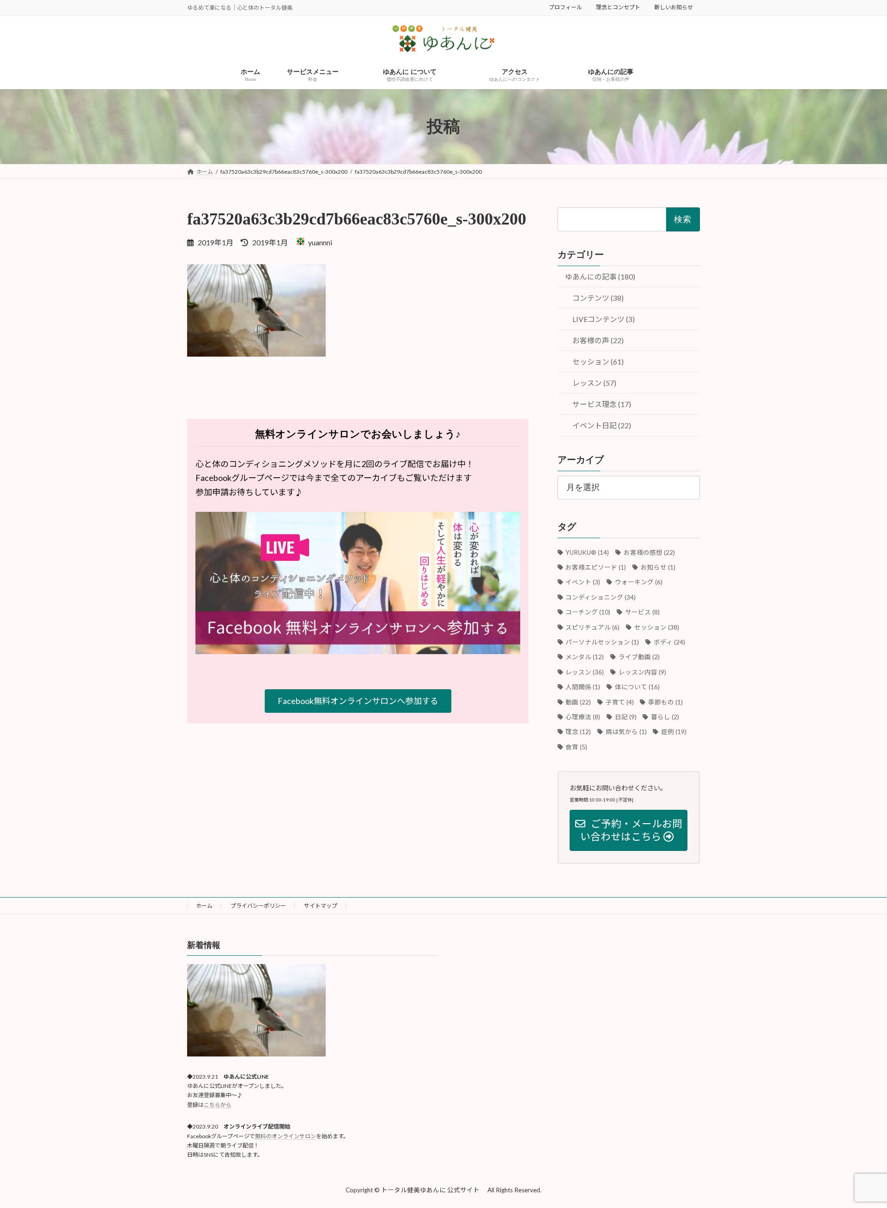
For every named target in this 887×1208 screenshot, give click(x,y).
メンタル (585, 657)
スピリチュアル (593, 627)
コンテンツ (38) (598, 297)
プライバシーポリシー (258, 905)
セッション (656, 627)
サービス (642, 612)
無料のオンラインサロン (285, 1136)
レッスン (585, 672)
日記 (625, 717)
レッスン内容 (642, 672)
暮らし (665, 717)
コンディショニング (601, 597)
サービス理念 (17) (601, 404)
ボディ (669, 642)
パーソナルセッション (602, 642)
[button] (358, 701)
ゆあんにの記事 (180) (600, 276)
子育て (619, 702)
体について (637, 687)
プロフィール (565, 7)
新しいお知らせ (673, 7)
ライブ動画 (639, 657)
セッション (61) (598, 362)
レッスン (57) (594, 383)
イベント (583, 582)
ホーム (204, 905)
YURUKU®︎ (587, 552)
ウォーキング (638, 582)
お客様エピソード (596, 567)
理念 (578, 732)
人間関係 (583, 687)
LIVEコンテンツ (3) (603, 319)
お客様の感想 (649, 552)
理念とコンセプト (618, 7)
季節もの (665, 702)
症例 (674, 732)
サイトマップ (320, 905)
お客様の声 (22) (598, 340)
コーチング (588, 612)
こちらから (217, 1104)
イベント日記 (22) (601, 425)
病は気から (626, 732)
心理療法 (583, 717)
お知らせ (658, 567)
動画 (578, 702)
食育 (576, 747)
